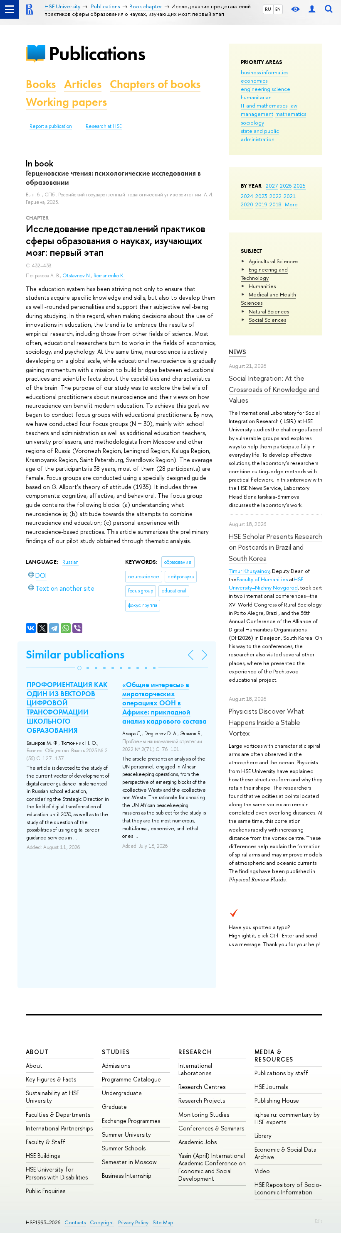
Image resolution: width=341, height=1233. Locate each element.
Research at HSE (104, 126)
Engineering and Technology (264, 273)
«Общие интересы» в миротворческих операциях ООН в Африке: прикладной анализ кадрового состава (164, 703)
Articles (82, 84)
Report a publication (51, 126)
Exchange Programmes (131, 1121)
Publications (97, 53)
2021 (290, 196)
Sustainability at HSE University (52, 1096)
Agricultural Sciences (273, 261)
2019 (261, 204)
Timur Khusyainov (249, 571)
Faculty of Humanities (262, 579)
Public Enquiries (45, 1191)
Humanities (262, 286)
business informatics (264, 72)
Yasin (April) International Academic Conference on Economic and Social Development (212, 1167)
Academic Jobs (197, 1142)
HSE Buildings (43, 1156)
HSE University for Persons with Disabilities (57, 1173)
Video (262, 1171)
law (293, 105)
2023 (261, 196)
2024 (247, 196)
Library (263, 1136)
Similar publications (75, 654)
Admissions (116, 1065)
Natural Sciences (269, 311)
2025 (300, 185)
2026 (286, 185)
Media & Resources (274, 1055)
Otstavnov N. (76, 275)
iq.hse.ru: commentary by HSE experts (287, 1118)
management (257, 113)
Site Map (163, 1222)
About (37, 1052)
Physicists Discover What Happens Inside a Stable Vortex (266, 722)
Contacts (75, 1222)
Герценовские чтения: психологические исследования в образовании (113, 178)
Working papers (66, 102)
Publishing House (277, 1100)
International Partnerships (59, 1128)
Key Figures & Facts (51, 1079)
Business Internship (126, 1175)
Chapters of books (155, 84)
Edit (318, 1221)
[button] (79, 668)
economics (254, 80)
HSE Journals (271, 1087)
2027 (272, 185)
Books (41, 84)
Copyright (102, 1222)
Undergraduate (122, 1093)
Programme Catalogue (131, 1079)
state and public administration (260, 135)
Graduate (114, 1107)
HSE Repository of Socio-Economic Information (288, 1188)
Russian (70, 562)
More (291, 204)
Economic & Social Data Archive (285, 1153)
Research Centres (201, 1087)
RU (268, 9)
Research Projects (201, 1100)
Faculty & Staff (45, 1142)
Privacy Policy (133, 1222)
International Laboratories (195, 1069)
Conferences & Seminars (211, 1128)
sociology (252, 122)
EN (278, 9)
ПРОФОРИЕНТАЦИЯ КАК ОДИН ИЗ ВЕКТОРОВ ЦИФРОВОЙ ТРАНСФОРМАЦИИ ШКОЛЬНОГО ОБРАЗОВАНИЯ (67, 707)
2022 (275, 196)
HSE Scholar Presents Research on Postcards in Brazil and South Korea (275, 547)
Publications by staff (281, 1073)
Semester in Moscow (129, 1162)
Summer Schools (124, 1148)
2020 (247, 204)
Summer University (126, 1134)
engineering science (265, 89)
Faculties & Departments (58, 1114)
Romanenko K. (109, 275)
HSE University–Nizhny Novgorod (266, 583)
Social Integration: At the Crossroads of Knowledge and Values (274, 389)
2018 (275, 204)
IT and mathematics (264, 105)
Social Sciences (267, 319)
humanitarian (256, 97)
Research (195, 1052)
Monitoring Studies (203, 1114)
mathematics (290, 113)
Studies (116, 1052)
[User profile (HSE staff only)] (312, 9)
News (237, 351)
